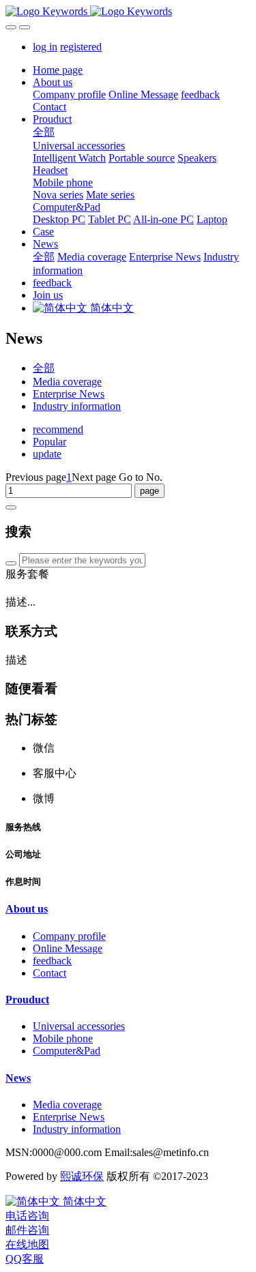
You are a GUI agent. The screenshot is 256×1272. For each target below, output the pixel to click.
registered (81, 47)
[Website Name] (128, 11)
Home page (58, 70)
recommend (58, 429)
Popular (49, 441)
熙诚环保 (82, 1176)
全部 (44, 132)
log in (45, 47)
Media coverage (67, 381)
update (47, 454)
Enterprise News (68, 394)
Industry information (77, 406)
